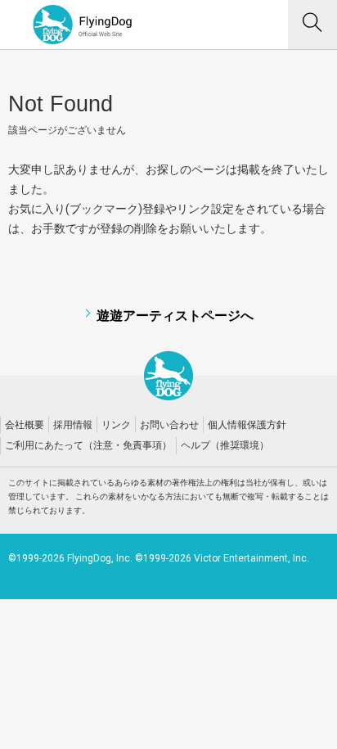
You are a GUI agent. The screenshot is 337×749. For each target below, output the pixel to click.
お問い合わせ (169, 425)
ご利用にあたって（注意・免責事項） (88, 445)
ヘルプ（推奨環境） (225, 445)
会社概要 (24, 425)
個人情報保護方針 (247, 425)
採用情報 (72, 425)
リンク (116, 425)
